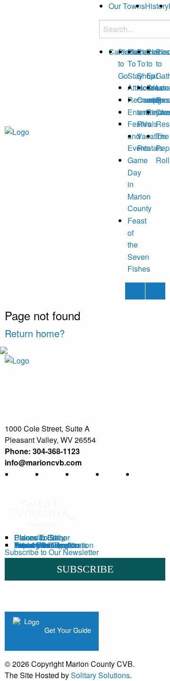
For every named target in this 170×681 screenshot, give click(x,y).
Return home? (35, 333)
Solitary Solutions (100, 675)
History (157, 5)
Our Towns (127, 5)
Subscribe (85, 569)
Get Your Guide (66, 630)
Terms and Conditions (50, 545)
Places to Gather (42, 537)
